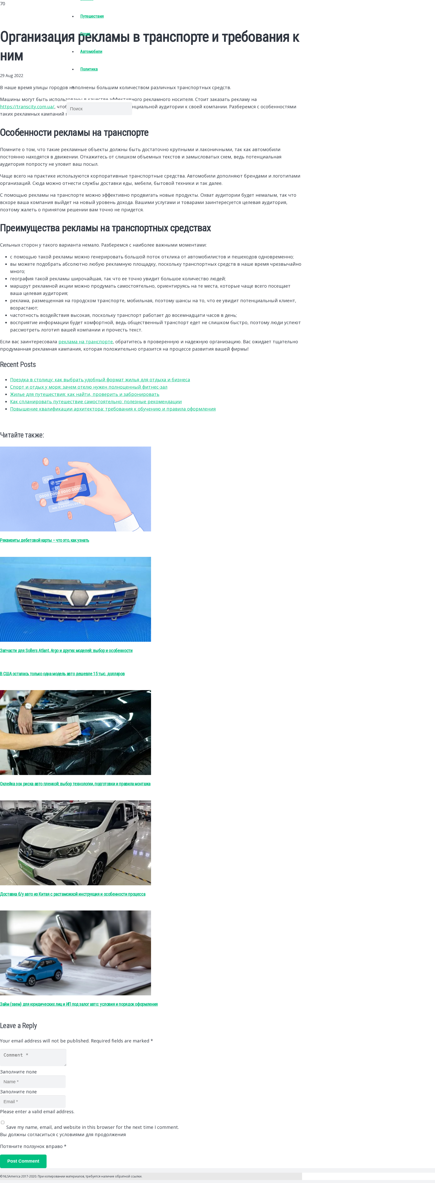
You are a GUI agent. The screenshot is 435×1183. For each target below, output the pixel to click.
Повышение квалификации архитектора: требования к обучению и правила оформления (113, 409)
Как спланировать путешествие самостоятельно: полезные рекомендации (96, 401)
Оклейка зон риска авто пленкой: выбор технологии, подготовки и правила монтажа (75, 783)
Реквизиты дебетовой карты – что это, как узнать (44, 540)
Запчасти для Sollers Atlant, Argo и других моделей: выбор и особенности (66, 650)
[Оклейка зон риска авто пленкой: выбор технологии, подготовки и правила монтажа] (75, 773)
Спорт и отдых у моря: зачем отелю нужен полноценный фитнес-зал (88, 387)
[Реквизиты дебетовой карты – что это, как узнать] (75, 530)
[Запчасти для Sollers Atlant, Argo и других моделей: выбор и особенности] (75, 640)
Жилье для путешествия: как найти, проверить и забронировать (84, 394)
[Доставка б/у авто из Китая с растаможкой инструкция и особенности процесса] (75, 884)
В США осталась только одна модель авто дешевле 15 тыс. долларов (62, 673)
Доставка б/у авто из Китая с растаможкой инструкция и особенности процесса (72, 894)
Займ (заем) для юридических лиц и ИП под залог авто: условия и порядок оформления (79, 1004)
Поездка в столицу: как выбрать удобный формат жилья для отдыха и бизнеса (100, 380)
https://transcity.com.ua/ (27, 107)
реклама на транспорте (85, 342)
